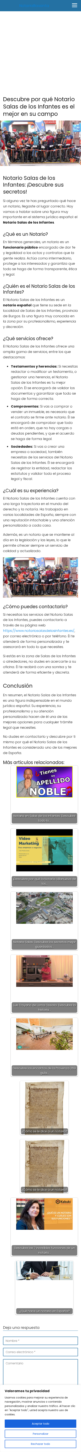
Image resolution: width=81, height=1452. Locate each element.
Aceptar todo (40, 1424)
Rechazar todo (40, 1444)
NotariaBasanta (34, 5)
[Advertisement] (40, 53)
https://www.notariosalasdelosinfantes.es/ (38, 630)
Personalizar (40, 1434)
